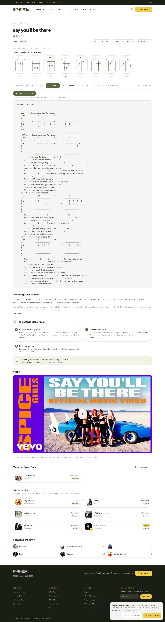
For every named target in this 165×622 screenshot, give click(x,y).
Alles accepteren (152, 615)
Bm (24, 116)
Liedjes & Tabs (55, 9)
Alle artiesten (18, 604)
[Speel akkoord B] (35, 76)
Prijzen (93, 9)
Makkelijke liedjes (19, 600)
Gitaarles (38, 9)
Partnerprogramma (91, 600)
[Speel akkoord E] (111, 76)
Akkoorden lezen (20, 48)
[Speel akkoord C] (80, 76)
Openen (22, 338)
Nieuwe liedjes (18, 596)
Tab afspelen (48, 48)
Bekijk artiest (141, 467)
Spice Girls (24, 23)
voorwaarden (93, 457)
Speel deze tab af (26, 93)
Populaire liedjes (19, 592)
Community (71, 9)
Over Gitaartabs (90, 596)
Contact (87, 608)
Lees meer (17, 313)
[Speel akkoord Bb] (50, 76)
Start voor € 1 (144, 9)
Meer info (136, 610)
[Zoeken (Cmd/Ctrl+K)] (131, 9)
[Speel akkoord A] (20, 76)
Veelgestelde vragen (92, 604)
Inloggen (149, 2)
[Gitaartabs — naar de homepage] (21, 9)
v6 (50, 619)
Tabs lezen (35, 48)
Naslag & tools (54, 604)
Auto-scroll (53, 85)
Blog (84, 9)
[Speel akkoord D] (96, 76)
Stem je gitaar (144, 85)
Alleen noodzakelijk (132, 615)
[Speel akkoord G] (126, 76)
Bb (55, 196)
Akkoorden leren (55, 596)
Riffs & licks (53, 600)
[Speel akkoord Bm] (65, 76)
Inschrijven (146, 596)
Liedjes (15, 23)
